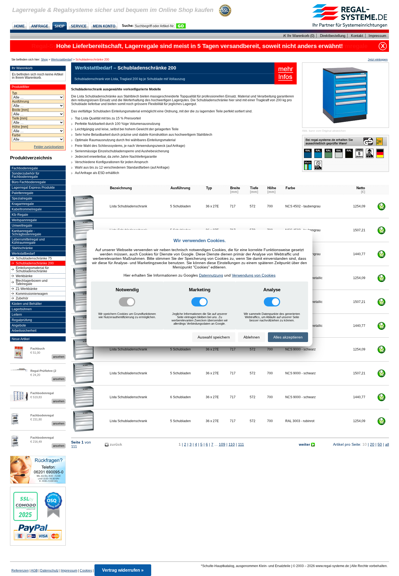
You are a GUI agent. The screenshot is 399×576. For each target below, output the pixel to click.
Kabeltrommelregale (27, 209)
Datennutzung (211, 275)
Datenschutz (49, 570)
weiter (305, 444)
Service (79, 26)
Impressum (377, 36)
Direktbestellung (332, 36)
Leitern (17, 314)
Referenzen (20, 570)
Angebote (19, 325)
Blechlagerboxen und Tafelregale (31, 282)
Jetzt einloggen (378, 59)
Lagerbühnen (22, 309)
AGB (34, 570)
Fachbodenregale (25, 168)
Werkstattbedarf (61, 59)
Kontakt (357, 36)
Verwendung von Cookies (254, 275)
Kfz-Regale (20, 214)
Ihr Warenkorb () (300, 36)
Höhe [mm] (20, 126)
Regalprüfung (22, 320)
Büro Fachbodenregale (29, 182)
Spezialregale (22, 198)
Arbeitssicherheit (24, 330)
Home (19, 26)
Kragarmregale (23, 203)
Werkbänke (24, 276)
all (387, 444)
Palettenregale (22, 193)
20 (372, 444)
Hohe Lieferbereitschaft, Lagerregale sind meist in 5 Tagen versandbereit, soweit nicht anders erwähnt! (199, 46)
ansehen (58, 356)
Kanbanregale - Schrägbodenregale (26, 232)
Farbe (16, 135)
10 (364, 444)
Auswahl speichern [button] (214, 337)
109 (222, 444)
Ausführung (20, 101)
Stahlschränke (22, 248)
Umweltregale (22, 225)
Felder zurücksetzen (49, 146)
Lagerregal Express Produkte (33, 187)
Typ (14, 93)
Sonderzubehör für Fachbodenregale (25, 175)
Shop (60, 26)
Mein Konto (104, 26)
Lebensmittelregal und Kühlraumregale (28, 241)
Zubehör (22, 298)
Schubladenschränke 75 (34, 258)
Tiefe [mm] (19, 118)
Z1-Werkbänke (26, 288)
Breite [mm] (20, 110)
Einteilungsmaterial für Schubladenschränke (32, 269)
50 (380, 444)
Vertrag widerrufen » (123, 570)
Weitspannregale (24, 220)
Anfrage (39, 26)
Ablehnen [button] (251, 337)
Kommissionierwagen (32, 293)
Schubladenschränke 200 (35, 263)
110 (232, 444)
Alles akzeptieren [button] (288, 337)
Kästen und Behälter (27, 303)
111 (241, 444)
